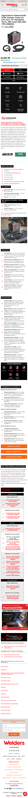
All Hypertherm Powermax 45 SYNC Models (11, 489)
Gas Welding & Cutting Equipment (14, 769)
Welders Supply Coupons (10, 756)
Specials (15, 777)
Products (16, 753)
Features (6, 70)
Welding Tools (22, 777)
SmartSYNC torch (15, 173)
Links (8, 759)
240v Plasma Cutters (6, 677)
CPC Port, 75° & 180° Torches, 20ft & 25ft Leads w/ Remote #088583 (12, 573)
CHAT (15, 62)
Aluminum (3, 693)
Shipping (19, 796)
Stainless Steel (4, 690)
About (23, 756)
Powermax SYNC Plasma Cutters (8, 700)
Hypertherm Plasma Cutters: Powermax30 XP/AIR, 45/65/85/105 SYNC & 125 (12, 673)
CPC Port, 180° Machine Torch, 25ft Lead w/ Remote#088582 (13, 567)
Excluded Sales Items (6, 713)
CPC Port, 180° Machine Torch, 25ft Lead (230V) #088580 (13, 558)
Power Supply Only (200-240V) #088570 (13, 500)
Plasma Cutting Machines (14, 767)
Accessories (7, 77)
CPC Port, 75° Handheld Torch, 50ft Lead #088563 (13, 543)
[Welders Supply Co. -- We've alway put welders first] (14, 743)
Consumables (20, 77)
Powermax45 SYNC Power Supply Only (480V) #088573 (13, 505)
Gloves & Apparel (14, 772)
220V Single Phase (5, 697)
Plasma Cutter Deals (6, 710)
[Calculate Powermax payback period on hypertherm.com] (20, 158)
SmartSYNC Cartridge (18, 181)
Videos (21, 73)
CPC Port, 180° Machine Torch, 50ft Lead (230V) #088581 (13, 563)
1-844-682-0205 (14, 747)
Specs (20, 70)
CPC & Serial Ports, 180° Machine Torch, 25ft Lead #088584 (13, 597)
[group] (14, 41)
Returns (8, 796)
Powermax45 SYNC (5, 707)
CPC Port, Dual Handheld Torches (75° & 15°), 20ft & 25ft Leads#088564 (12, 548)
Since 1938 (15, 6)
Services (11, 753)
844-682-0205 (9, 62)
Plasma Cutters (4, 666)
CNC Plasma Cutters (5, 680)
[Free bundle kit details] (14, 230)
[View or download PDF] (7, 156)
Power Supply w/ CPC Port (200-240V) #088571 (12, 529)
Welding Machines (14, 764)
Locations (18, 759)
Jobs (19, 756)
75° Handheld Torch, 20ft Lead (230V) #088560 (13, 513)
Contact (13, 759)
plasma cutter (4, 129)
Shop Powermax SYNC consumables (13, 656)
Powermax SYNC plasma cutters (13, 636)
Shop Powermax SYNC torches (11, 654)
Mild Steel (3, 687)
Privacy (14, 796)
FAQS (13, 80)
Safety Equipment (7, 777)
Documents (7, 73)
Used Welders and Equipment (14, 775)
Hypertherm (4, 669)
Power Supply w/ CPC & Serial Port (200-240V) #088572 (12, 587)
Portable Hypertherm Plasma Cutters (10, 684)
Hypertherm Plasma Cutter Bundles (9, 703)
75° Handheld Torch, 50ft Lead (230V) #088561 (13, 517)
